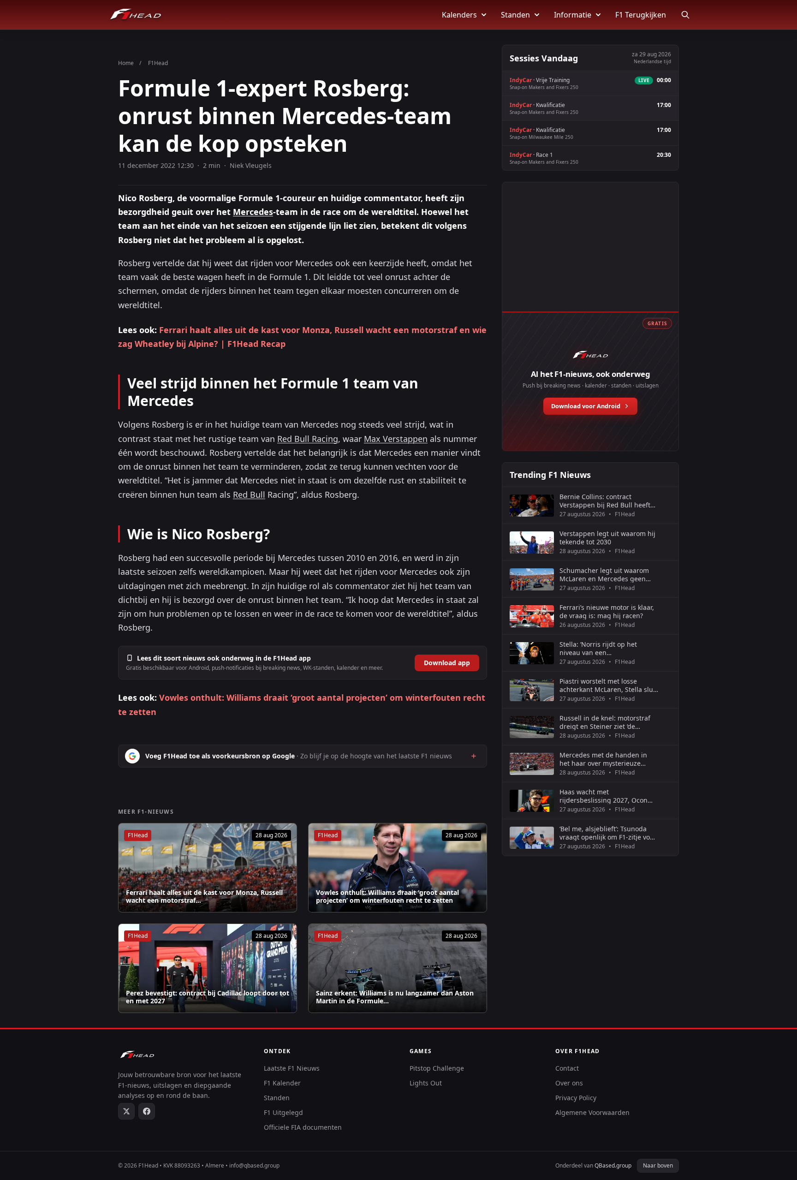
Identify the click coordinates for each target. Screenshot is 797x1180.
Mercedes (253, 211)
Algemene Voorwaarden (592, 1112)
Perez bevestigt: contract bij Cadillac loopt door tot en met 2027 (207, 997)
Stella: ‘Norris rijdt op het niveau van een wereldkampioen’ (598, 648)
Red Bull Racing (307, 438)
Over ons (569, 1083)
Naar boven (658, 1165)
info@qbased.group (254, 1165)
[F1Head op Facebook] (146, 1111)
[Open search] (685, 14)
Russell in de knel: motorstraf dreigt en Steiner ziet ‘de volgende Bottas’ (604, 722)
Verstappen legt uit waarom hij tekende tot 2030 (607, 538)
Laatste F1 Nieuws (292, 1068)
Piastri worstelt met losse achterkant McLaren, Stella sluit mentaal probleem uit (608, 685)
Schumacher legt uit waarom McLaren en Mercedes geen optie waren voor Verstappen (604, 574)
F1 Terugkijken (640, 15)
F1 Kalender (282, 1083)
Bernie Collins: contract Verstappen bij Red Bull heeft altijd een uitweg (604, 501)
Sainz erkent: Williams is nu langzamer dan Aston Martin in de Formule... (395, 997)
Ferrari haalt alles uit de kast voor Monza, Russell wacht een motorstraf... (204, 896)
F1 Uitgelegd (283, 1112)
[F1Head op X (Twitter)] (126, 1111)
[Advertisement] (590, 257)
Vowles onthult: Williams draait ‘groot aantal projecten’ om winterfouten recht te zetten (387, 896)
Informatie (572, 15)
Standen (515, 15)
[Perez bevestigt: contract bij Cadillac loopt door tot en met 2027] (208, 968)
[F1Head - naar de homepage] (135, 15)
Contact (567, 1068)
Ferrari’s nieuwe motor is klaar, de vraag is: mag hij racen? (606, 611)
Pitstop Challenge (437, 1068)
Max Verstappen (396, 438)
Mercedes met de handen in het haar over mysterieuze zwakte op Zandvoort (603, 759)
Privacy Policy (575, 1097)
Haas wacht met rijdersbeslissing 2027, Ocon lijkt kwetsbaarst (603, 796)
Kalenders (459, 15)
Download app (447, 662)
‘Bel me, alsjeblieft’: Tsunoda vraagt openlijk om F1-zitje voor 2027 (607, 833)
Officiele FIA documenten (303, 1127)
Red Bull (249, 494)
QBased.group (613, 1165)
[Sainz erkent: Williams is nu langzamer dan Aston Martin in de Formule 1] (398, 968)
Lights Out (426, 1083)
